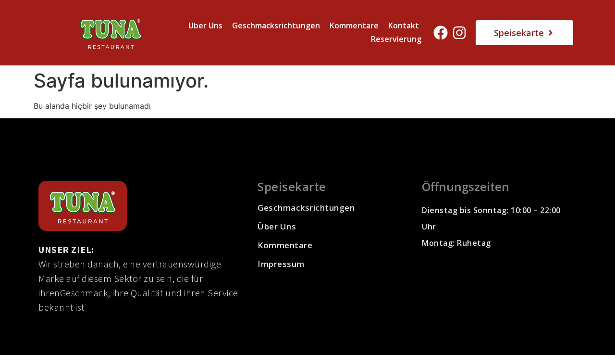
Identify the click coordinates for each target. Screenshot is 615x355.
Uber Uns (205, 25)
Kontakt (403, 25)
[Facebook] (440, 32)
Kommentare (354, 25)
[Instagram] (459, 32)
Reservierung (396, 39)
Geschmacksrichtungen (276, 25)
